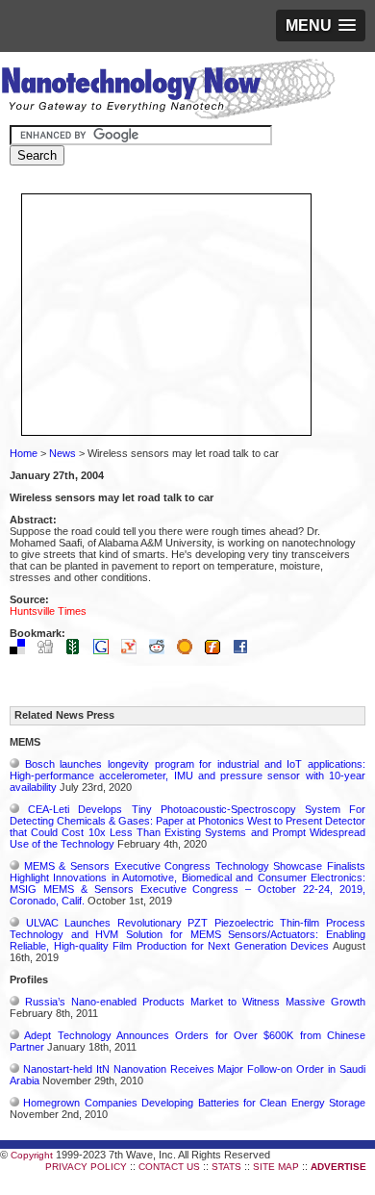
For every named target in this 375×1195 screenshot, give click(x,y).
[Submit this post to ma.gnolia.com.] (189, 650)
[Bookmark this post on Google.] (105, 650)
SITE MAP (276, 1166)
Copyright (32, 1155)
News (62, 453)
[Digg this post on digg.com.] (50, 650)
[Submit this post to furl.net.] (217, 650)
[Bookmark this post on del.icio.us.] (22, 650)
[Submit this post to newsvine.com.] (77, 650)
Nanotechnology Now (168, 91)
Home (24, 453)
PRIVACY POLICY (86, 1166)
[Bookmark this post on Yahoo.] (133, 650)
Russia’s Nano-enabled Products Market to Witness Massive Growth (195, 1001)
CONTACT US (169, 1166)
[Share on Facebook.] (245, 650)
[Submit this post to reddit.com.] (161, 650)
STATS (226, 1166)
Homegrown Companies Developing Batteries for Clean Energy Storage (194, 1102)
